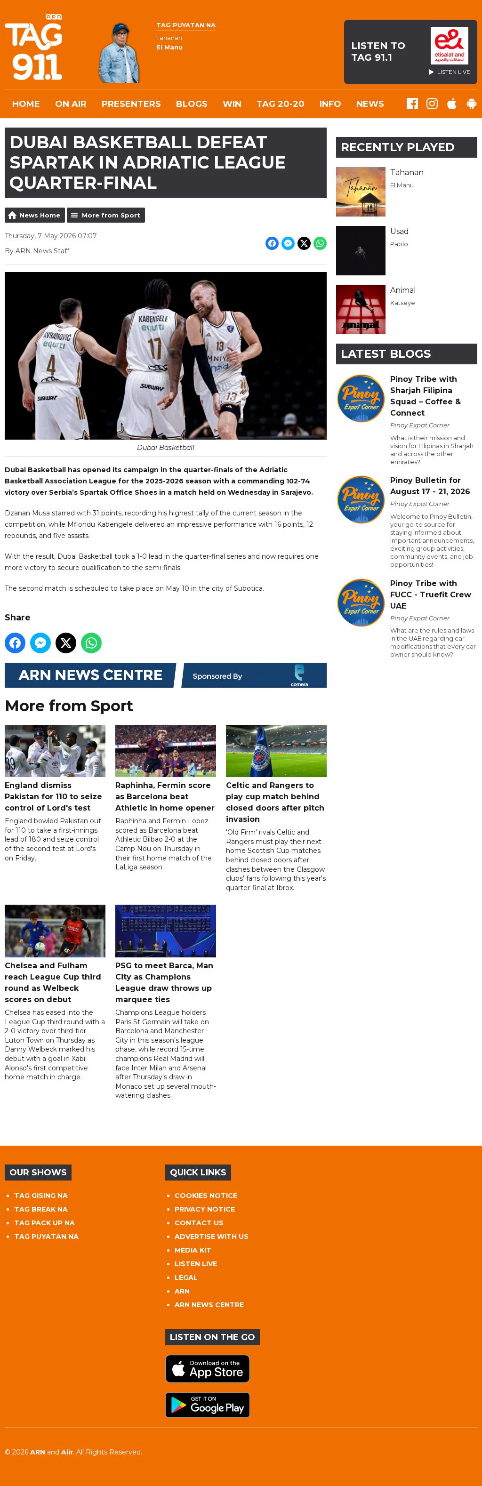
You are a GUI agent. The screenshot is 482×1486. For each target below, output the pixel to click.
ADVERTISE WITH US (212, 1236)
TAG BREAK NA (41, 1209)
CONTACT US (199, 1223)
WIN (232, 104)
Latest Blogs (386, 354)
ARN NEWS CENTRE (209, 1305)
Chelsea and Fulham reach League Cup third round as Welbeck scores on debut (53, 982)
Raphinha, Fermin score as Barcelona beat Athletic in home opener (165, 796)
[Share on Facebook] (272, 243)
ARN (182, 1291)
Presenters (131, 104)
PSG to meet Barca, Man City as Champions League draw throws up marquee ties (164, 982)
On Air (71, 104)
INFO (330, 104)
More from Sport (111, 215)
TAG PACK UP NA (44, 1223)
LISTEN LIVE (196, 1264)
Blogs (192, 104)
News (370, 104)
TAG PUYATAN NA (46, 1236)
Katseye (402, 302)
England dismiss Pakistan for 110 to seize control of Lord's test (53, 796)
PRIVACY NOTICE (205, 1209)
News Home (40, 215)
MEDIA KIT (193, 1250)
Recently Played (398, 147)
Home (26, 104)
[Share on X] (304, 243)
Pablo (399, 244)
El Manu (402, 185)
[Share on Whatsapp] (320, 243)
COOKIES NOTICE (206, 1195)
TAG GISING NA (41, 1195)
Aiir (67, 1452)
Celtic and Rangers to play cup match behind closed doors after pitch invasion (275, 802)
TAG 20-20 (281, 104)
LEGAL (186, 1277)
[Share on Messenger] (288, 243)
